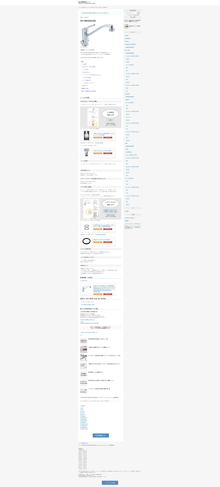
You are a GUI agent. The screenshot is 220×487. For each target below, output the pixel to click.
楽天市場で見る (108, 137)
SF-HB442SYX (83, 422)
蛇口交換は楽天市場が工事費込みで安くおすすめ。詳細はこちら (96, 12)
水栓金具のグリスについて (104, 251)
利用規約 (127, 220)
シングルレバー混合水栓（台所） (132, 73)
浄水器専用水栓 (128, 152)
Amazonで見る (98, 137)
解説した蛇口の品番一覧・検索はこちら (89, 332)
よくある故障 (84, 64)
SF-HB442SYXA (83, 425)
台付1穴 (127, 61)
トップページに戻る (110, 482)
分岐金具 (127, 35)
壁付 (127, 70)
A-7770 (81, 409)
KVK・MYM (127, 50)
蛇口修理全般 (127, 38)
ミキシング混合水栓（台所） (131, 154)
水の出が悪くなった (86, 72)
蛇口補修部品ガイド (84, 2)
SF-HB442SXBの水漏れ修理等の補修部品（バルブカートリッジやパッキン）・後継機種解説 (97, 445)
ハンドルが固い (85, 69)
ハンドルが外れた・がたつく (87, 82)
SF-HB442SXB (83, 419)
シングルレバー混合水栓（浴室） (132, 157)
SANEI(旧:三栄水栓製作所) (130, 44)
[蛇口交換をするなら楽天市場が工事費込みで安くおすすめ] (133, 22)
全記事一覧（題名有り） (130, 217)
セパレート (128, 117)
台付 (127, 67)
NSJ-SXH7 (82, 414)
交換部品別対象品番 (129, 47)
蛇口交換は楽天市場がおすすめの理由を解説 (89, 323)
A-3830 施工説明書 (99, 142)
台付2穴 (127, 58)
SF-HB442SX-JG (83, 417)
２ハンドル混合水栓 (129, 64)
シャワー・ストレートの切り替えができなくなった (92, 74)
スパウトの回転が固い (86, 80)
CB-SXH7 (82, 412)
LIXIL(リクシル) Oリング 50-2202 (101, 239)
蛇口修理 (127, 211)
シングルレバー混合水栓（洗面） (132, 55)
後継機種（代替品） (85, 88)
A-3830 (81, 408)
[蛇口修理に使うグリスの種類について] (133, 28)
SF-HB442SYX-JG (84, 424)
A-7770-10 (82, 411)
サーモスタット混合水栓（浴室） (132, 85)
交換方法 (127, 99)
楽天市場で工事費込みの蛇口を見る (87, 319)
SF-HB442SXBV (83, 420)
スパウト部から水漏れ (86, 77)
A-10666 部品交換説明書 (100, 234)
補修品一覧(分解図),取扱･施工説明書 (88, 91)
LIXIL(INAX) (127, 93)
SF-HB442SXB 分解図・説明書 (87, 304)
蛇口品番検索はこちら (100, 435)
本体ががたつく (85, 85)
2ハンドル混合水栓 (129, 178)
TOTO (126, 143)
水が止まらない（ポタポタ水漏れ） (89, 66)
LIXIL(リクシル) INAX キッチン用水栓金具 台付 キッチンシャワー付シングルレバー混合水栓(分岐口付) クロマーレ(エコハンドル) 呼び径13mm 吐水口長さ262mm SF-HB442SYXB (104, 288)
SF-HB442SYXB (83, 427)
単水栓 (126, 149)
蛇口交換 (127, 41)
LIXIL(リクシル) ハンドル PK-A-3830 (102, 150)
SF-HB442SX (83, 416)
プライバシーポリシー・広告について (132, 223)
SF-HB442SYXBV (84, 428)
